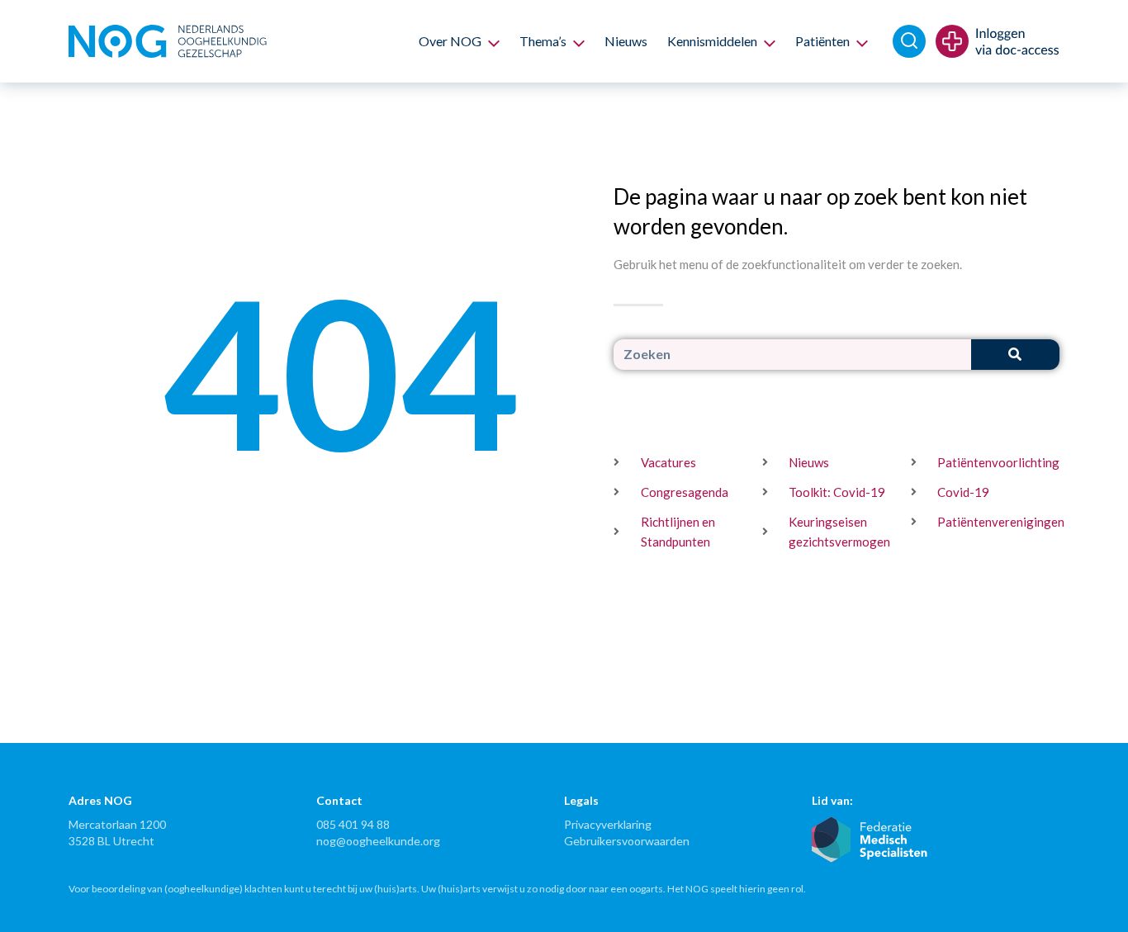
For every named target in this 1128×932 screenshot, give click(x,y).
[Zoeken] (1015, 354)
